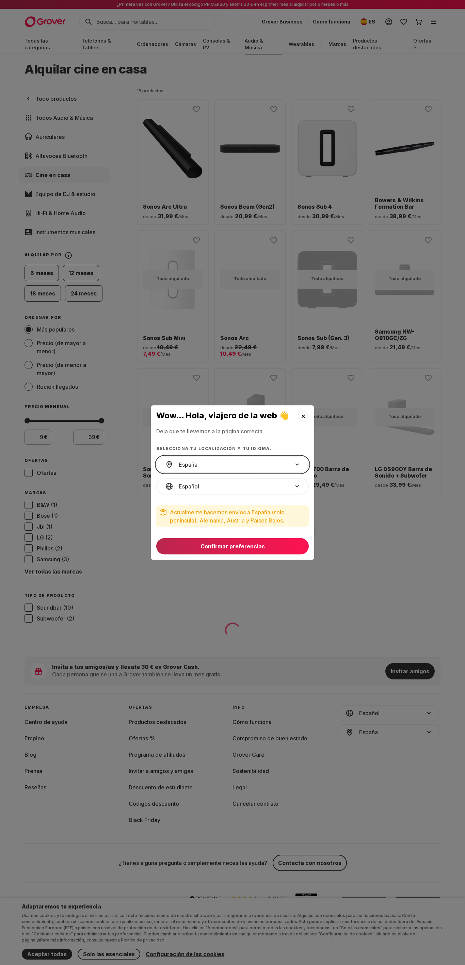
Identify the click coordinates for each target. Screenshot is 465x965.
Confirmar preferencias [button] (233, 546)
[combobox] (232, 464)
